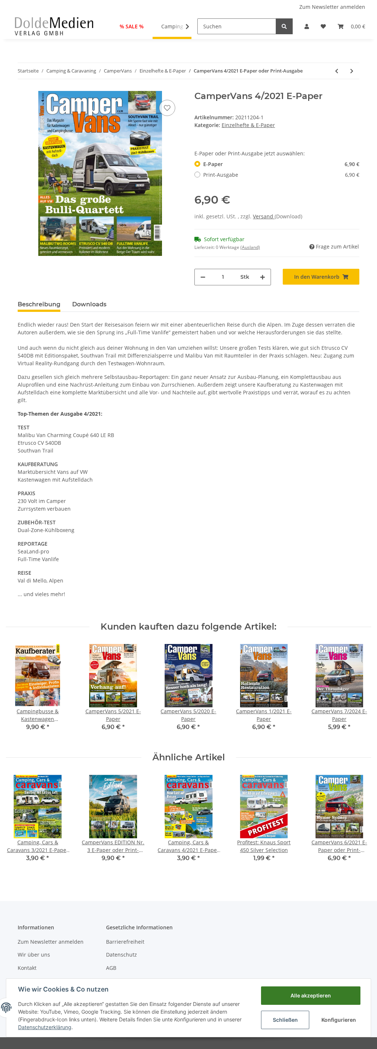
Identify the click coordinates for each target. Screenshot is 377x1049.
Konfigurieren (338, 1020)
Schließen (285, 1020)
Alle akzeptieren (310, 995)
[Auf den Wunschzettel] (167, 108)
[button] (307, 26)
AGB (111, 967)
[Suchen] (284, 26)
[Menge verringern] (203, 277)
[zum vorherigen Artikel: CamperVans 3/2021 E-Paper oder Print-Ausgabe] (336, 71)
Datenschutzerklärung (44, 1027)
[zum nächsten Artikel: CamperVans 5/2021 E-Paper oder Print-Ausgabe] (351, 71)
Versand (264, 216)
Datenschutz (121, 954)
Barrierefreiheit (125, 941)
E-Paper (281, 164)
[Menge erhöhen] (262, 277)
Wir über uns (34, 954)
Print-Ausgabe (281, 174)
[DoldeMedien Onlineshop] (54, 26)
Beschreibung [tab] (39, 304)
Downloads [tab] (89, 304)
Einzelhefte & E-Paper (248, 125)
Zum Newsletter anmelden (332, 6)
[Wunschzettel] (323, 26)
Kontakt (27, 967)
